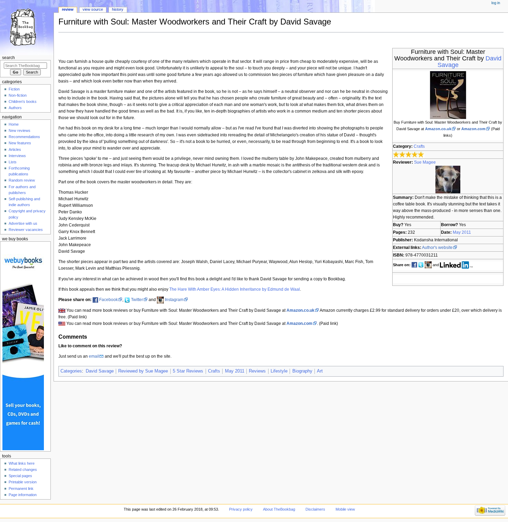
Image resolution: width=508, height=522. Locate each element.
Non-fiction (18, 95)
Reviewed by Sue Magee (143, 371)
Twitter (137, 299)
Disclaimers (315, 509)
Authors (15, 108)
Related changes (23, 469)
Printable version (23, 482)
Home (14, 124)
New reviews (19, 130)
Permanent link (21, 488)
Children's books (23, 101)
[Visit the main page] (27, 27)
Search (8, 58)
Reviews (257, 371)
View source (93, 9)
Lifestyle (279, 371)
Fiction (14, 89)
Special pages (20, 476)
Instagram (174, 299)
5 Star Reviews (188, 371)
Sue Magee (425, 162)
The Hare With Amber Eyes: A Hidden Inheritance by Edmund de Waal (234, 289)
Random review (22, 180)
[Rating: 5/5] (408, 154)
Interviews (17, 156)
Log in (495, 3)
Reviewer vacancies (26, 230)
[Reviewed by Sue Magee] (447, 179)
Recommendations (24, 137)
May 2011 (462, 232)
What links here (22, 463)
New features (20, 143)
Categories (71, 371)
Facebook (108, 299)
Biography (302, 371)
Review (68, 9)
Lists (13, 162)
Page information (23, 495)
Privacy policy (241, 509)
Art (320, 371)
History (117, 9)
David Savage (100, 371)
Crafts (419, 146)
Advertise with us (23, 223)
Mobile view (345, 509)
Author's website (437, 247)
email (94, 356)
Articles (15, 149)
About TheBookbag (279, 509)
